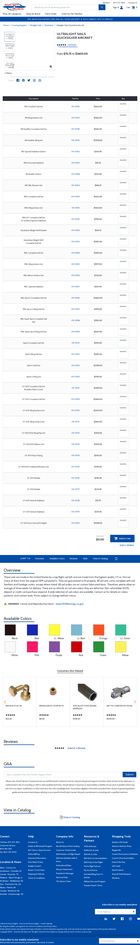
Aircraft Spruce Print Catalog (67, 846)
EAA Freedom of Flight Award (68, 854)
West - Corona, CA (7, 867)
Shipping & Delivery (36, 874)
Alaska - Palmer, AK (8, 887)
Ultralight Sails (36, 25)
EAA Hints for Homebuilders (95, 858)
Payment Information (37, 858)
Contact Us (132, 3)
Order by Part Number (72, 13)
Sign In (116, 7)
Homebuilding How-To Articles (93, 876)
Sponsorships (62, 877)
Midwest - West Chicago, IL (11, 877)
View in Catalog (100, 558)
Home (6, 25)
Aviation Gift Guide (120, 842)
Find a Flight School (92, 866)
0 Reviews (72, 45)
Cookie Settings (46, 923)
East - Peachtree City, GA (10, 884)
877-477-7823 (119, 3)
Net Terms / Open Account (39, 850)
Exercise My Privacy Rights (29, 923)
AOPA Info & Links (91, 850)
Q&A (85, 558)
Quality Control (34, 866)
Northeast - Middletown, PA (11, 881)
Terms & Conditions (36, 878)
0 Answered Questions (68, 47)
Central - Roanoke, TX (9, 874)
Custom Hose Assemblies (123, 858)
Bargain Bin (116, 850)
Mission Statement (64, 869)
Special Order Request (121, 874)
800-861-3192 (6, 849)
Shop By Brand (33, 13)
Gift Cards (116, 866)
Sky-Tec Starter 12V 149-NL (119, 705)
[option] (9, 37)
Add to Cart (124, 538)
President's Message (64, 873)
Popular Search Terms (93, 885)
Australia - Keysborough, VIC (12, 894)
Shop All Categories (12, 13)
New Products (118, 870)
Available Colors (57, 558)
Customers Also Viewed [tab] (70, 670)
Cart (131, 7)
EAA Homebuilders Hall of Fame (66, 860)
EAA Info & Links (90, 854)
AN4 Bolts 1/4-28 (14, 705)
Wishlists (106, 3)
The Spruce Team (63, 881)
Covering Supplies (19, 25)
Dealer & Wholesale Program (40, 846)
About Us (60, 842)
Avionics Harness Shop (121, 846)
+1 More (8, 73)
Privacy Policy (52, 926)
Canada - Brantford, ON (9, 891)
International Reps (63, 865)
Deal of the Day (118, 862)
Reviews (74, 558)
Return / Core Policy (36, 870)
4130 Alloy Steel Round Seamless (84, 707)
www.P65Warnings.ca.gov (70, 603)
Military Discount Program (94, 881)
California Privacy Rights (9, 923)
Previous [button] (5, 702)
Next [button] (135, 702)
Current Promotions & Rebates (125, 854)
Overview (39, 558)
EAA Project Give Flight (93, 862)
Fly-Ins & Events (90, 870)
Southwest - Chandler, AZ (11, 871)
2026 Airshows (90, 846)
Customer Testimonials (66, 850)
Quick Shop (19, 719)
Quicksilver (48, 25)
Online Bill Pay (34, 854)
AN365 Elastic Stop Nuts (51, 705)
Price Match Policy (35, 862)
